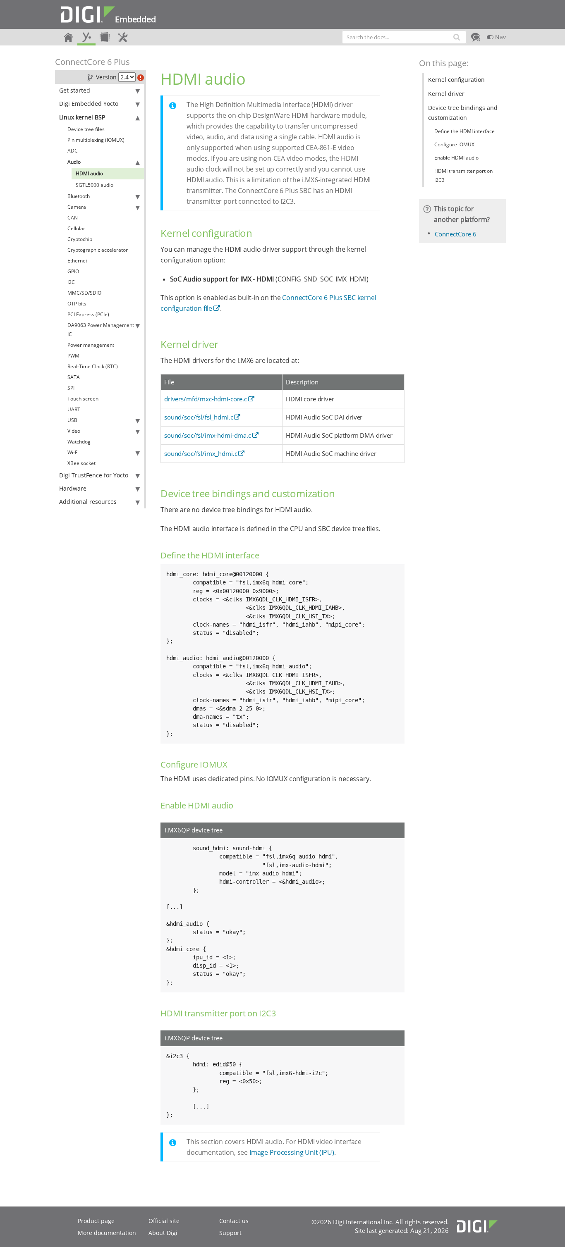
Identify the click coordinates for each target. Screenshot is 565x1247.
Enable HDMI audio (456, 157)
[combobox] (404, 37)
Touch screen (82, 398)
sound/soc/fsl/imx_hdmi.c (200, 453)
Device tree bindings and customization (463, 113)
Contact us (234, 1221)
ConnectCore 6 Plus (92, 61)
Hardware (72, 488)
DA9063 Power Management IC (100, 330)
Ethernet (77, 260)
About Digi (162, 1233)
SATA (73, 377)
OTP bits (76, 303)
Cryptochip (79, 239)
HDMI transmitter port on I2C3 (463, 175)
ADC (72, 150)
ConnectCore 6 (455, 234)
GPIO (73, 271)
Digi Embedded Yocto (88, 103)
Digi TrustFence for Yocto (93, 475)
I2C (71, 282)
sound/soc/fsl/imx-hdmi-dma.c (207, 435)
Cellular (76, 228)
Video (73, 430)
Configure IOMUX (454, 144)
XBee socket (81, 463)
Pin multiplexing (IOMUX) (95, 139)
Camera (76, 206)
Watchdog (79, 441)
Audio (74, 161)
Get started (74, 90)
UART (73, 409)
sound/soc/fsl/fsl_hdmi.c (198, 417)
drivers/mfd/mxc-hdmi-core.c (205, 399)
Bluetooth (78, 196)
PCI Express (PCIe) (88, 314)
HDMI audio (89, 173)
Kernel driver (446, 94)
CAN (72, 217)
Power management (90, 344)
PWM (73, 355)
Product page (96, 1221)
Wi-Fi (73, 452)
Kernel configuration (456, 79)
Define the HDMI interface (464, 131)
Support (230, 1233)
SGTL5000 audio (94, 184)
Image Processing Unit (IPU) (291, 1152)
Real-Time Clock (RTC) (92, 366)
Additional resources (88, 501)
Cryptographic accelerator (97, 249)
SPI (70, 387)
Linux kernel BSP (82, 117)
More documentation (107, 1233)
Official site (164, 1221)
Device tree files (86, 129)
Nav (499, 37)
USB (72, 420)
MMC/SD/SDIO (84, 292)
